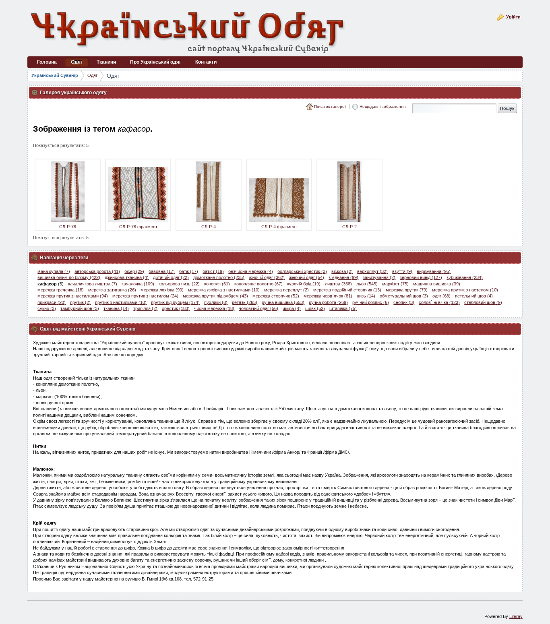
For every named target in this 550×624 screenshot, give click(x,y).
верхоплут (372, 271)
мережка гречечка (60, 289)
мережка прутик (407, 289)
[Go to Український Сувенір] (188, 31)
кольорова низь (179, 283)
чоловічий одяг (258, 308)
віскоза (342, 271)
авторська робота (97, 271)
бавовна (162, 271)
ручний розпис (370, 302)
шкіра (292, 308)
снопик (403, 302)
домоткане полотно (218, 277)
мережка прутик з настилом (145, 295)
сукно (46, 308)
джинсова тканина (127, 277)
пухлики (215, 302)
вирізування (434, 271)
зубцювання (465, 277)
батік (188, 271)
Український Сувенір (54, 75)
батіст (213, 271)
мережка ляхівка (162, 289)
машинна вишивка (436, 283)
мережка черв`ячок (328, 295)
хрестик (176, 308)
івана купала (53, 271)
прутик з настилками (121, 302)
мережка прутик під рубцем (215, 295)
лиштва (338, 283)
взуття (402, 271)
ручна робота (328, 302)
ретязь (244, 302)
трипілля (145, 308)
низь (366, 295)
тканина (116, 308)
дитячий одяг (171, 277)
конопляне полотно (258, 283)
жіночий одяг (306, 277)
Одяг (92, 75)
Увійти (513, 16)
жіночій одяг (267, 277)
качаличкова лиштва (92, 283)
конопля (217, 283)
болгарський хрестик (302, 271)
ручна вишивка (283, 302)
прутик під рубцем (175, 302)
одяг (441, 295)
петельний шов (474, 295)
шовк (315, 308)
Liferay (516, 616)
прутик (80, 302)
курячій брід (303, 283)
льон (367, 283)
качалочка (138, 283)
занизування (379, 277)
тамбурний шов (79, 308)
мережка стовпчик (275, 295)
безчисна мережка (250, 271)
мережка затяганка (112, 289)
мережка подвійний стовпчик (347, 289)
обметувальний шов (404, 295)
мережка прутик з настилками (72, 295)
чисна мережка (214, 308)
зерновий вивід (421, 277)
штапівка (343, 308)
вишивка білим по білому (68, 277)
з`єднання (343, 277)
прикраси (51, 302)
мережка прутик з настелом (465, 289)
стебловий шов (483, 302)
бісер (134, 271)
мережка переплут (286, 289)
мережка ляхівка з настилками (224, 289)
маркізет (395, 283)
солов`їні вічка (439, 302)
